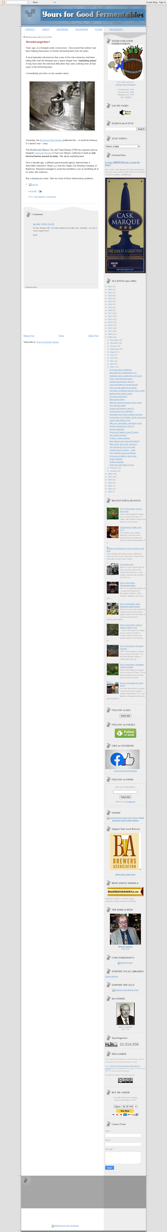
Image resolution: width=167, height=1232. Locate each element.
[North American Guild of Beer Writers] (123, 818)
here (55, 165)
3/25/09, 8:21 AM (47, 224)
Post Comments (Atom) (48, 342)
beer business (40, 197)
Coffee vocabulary (117, 462)
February (114, 468)
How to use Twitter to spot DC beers (124, 432)
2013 (110, 325)
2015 (110, 319)
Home (61, 336)
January (113, 471)
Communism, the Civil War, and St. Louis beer (128, 417)
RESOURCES (116, 29)
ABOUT (46, 29)
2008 (110, 474)
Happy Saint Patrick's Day (120, 420)
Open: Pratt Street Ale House (121, 379)
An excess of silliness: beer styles (123, 456)
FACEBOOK (62, 29)
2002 (110, 492)
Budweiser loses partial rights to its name (126, 376)
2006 (110, 480)
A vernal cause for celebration (121, 411)
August (113, 352)
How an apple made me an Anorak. (123, 388)
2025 (110, 289)
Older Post (93, 336)
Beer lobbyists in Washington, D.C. (123, 373)
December (114, 340)
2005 (110, 483)
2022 (110, 298)
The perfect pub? (127, 564)
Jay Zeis (36, 224)
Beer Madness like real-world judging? (125, 441)
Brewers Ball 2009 (117, 429)
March (113, 367)
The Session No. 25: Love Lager (122, 447)
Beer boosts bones (117, 399)
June (112, 358)
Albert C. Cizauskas (125, 1027)
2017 (110, 313)
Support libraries (111, 976)
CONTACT (30, 29)
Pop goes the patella (118, 405)
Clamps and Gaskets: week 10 (122, 426)
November (114, 343)
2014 (110, 322)
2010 (110, 334)
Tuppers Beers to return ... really (122, 450)
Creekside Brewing (43, 153)
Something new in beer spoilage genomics (126, 414)
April (112, 364)
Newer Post (28, 336)
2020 (110, 304)
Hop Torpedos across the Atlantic (123, 453)
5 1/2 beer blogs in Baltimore (121, 370)
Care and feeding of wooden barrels (124, 385)
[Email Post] (40, 191)
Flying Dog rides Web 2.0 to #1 (122, 465)
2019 (110, 307)
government (51, 197)
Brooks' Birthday (116, 459)
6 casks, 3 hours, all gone (120, 438)
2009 (110, 337)
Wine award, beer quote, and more (123, 444)
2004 (110, 486)
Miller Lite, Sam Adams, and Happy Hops (126, 423)
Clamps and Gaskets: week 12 (122, 382)
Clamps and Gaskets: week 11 (122, 408)
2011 (110, 331)
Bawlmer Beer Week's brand (121, 394)
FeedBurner (130, 802)
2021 (110, 301)
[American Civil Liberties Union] (125, 990)
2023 (110, 295)
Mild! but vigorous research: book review (126, 403)
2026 (110, 287)
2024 (110, 293)
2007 (110, 477)
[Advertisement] (47, 310)
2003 (110, 489)
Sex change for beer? (118, 435)
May (112, 361)
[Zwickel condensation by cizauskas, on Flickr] (62, 131)
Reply (35, 235)
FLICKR (98, 29)
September (114, 349)
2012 (110, 328)
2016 (110, 316)
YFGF (127, 97)
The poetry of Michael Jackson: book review (127, 391)
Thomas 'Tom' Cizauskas (125, 85)
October (113, 346)
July (112, 355)
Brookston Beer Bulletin (51, 140)
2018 (110, 310)
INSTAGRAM (81, 29)
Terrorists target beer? (38, 41)
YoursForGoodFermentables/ (125, 771)
